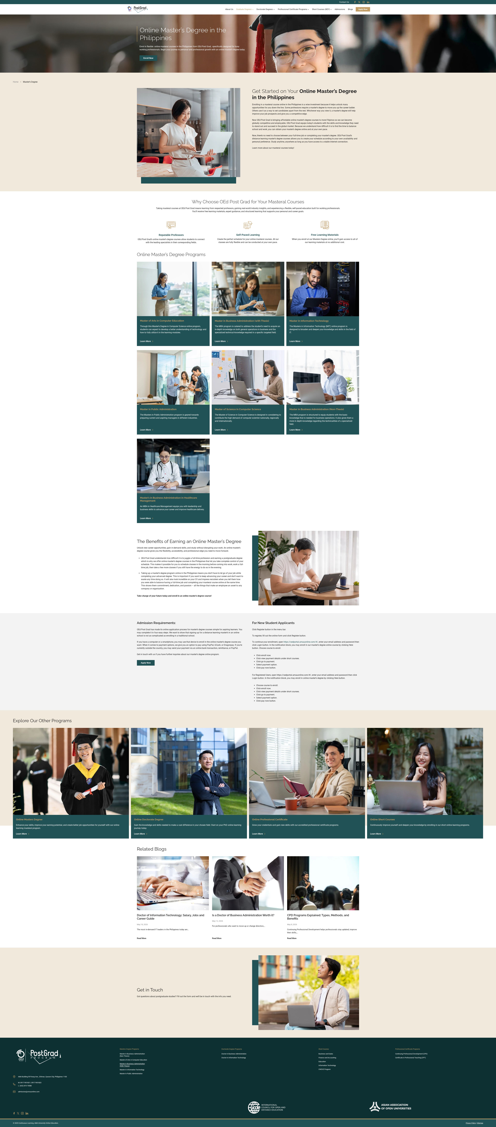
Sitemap (480, 1123)
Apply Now (362, 9)
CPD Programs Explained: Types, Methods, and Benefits (318, 916)
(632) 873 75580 (26, 1086)
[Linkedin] (368, 2)
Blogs (350, 9)
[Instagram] (364, 2)
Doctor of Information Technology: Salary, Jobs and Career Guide (170, 916)
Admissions (340, 9)
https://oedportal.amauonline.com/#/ (301, 642)
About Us (229, 9)
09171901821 (25, 1083)
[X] (359, 2)
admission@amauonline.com (28, 1092)
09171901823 (36, 1083)
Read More (141, 938)
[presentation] (173, 883)
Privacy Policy (471, 1123)
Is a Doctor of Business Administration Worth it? (243, 915)
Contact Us (344, 2)
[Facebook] (355, 2)
